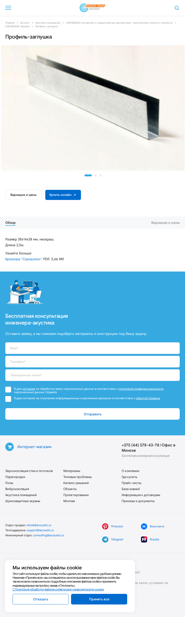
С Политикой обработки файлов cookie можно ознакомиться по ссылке (58, 589)
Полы (9, 483)
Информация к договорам (141, 495)
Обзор (10, 223)
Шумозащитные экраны (22, 501)
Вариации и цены (23, 195)
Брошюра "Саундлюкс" (23, 259)
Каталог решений (76, 483)
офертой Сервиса (148, 398)
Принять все (99, 599)
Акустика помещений (21, 495)
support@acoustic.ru (40, 530)
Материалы (71, 471)
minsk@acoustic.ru (38, 525)
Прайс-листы (131, 483)
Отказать (40, 599)
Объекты (70, 489)
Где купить (129, 477)
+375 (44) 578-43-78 (140, 445)
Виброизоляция (17, 489)
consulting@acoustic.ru (48, 535)
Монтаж (69, 501)
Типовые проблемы (77, 477)
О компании (130, 471)
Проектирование (76, 495)
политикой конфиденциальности (141, 388)
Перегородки (15, 477)
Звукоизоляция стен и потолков (29, 471)
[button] (88, 175)
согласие (29, 388)
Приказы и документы (138, 501)
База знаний (131, 489)
